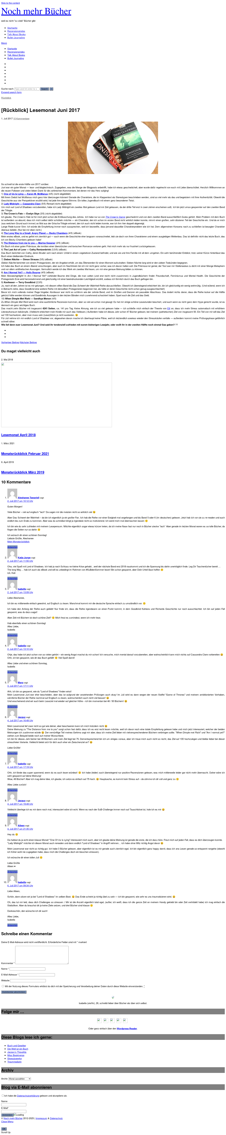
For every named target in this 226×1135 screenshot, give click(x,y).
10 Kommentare (21, 118)
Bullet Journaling (16, 37)
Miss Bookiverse (15, 1055)
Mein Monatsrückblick (18, 541)
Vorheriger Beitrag (10, 342)
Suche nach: (7, 88)
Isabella (22, 589)
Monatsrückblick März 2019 (22, 472)
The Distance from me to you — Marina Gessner (29, 243)
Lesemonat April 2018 (18, 434)
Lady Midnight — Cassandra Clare (22, 203)
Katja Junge (24, 557)
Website (5, 980)
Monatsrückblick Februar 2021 (25, 453)
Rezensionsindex (16, 31)
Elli (168, 308)
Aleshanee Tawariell (28, 497)
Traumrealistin (14, 1061)
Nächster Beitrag (28, 342)
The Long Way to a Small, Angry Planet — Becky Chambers (35, 233)
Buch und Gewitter (16, 1045)
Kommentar (8, 963)
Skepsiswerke (14, 1058)
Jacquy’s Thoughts (16, 1052)
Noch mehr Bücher (36, 10)
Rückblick (6, 97)
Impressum (41, 1118)
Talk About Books (16, 34)
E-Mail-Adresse (9, 974)
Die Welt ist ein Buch (17, 1048)
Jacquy (22, 717)
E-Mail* (5, 1107)
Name (5, 968)
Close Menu (7, 1121)
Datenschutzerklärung (28, 1095)
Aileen (21, 825)
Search (44, 89)
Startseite (12, 27)
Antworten (12, 547)
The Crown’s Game (115, 216)
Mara (20, 682)
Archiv (4, 1078)
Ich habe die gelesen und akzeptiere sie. (35, 1095)
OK (3, 1129)
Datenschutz (56, 1118)
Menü (4, 43)
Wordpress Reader (127, 1028)
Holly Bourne (33, 272)
